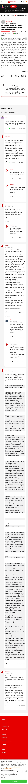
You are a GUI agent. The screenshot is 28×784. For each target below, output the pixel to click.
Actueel (12, 15)
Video (8, 15)
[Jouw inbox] (21, 2)
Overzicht (3, 15)
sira (6, 117)
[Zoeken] (19, 2)
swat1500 (7, 136)
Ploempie (12, 184)
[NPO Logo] (26, 2)
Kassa (7, 6)
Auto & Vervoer (15, 31)
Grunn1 (11, 169)
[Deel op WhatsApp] (22, 76)
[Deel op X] (15, 76)
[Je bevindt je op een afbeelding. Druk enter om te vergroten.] (14, 39)
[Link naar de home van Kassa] (2, 6)
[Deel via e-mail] (25, 76)
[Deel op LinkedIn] (18, 76)
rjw (10, 319)
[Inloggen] (23, 2)
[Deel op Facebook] (11, 76)
